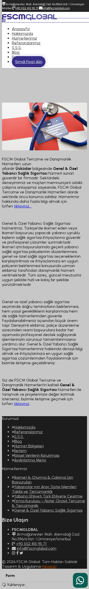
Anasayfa (21, 28)
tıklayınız (21, 403)
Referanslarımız (26, 43)
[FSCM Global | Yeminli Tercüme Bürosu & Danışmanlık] (29, 16)
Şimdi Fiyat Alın (28, 61)
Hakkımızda (22, 33)
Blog (16, 52)
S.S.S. (17, 47)
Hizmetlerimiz (24, 38)
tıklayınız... (22, 206)
